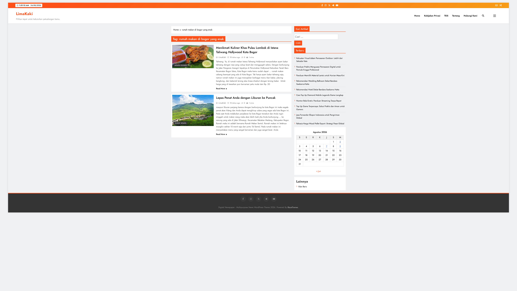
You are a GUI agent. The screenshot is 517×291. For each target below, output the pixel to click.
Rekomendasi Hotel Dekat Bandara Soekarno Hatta (317, 89)
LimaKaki (24, 14)
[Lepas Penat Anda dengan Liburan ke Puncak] (193, 110)
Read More (220, 88)
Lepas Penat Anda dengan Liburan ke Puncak (245, 98)
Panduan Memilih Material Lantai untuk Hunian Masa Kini (320, 75)
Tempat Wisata (180, 123)
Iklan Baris (302, 186)
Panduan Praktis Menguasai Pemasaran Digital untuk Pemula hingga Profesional (318, 68)
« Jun (318, 171)
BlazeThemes (293, 207)
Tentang (456, 15)
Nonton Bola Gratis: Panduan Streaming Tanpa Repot (318, 100)
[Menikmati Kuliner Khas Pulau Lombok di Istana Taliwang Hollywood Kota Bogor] (193, 56)
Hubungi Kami (470, 15)
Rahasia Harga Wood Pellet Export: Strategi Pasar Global (320, 123)
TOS (446, 15)
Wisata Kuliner (180, 65)
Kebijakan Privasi (432, 15)
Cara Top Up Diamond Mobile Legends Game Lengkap (319, 95)
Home (417, 15)
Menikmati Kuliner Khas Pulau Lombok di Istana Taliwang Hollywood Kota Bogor (247, 50)
